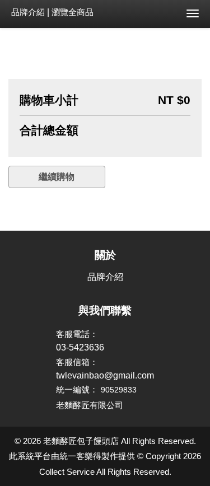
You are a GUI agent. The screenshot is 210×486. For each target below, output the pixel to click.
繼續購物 (56, 176)
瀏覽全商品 (73, 12)
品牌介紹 (28, 12)
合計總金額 (49, 131)
